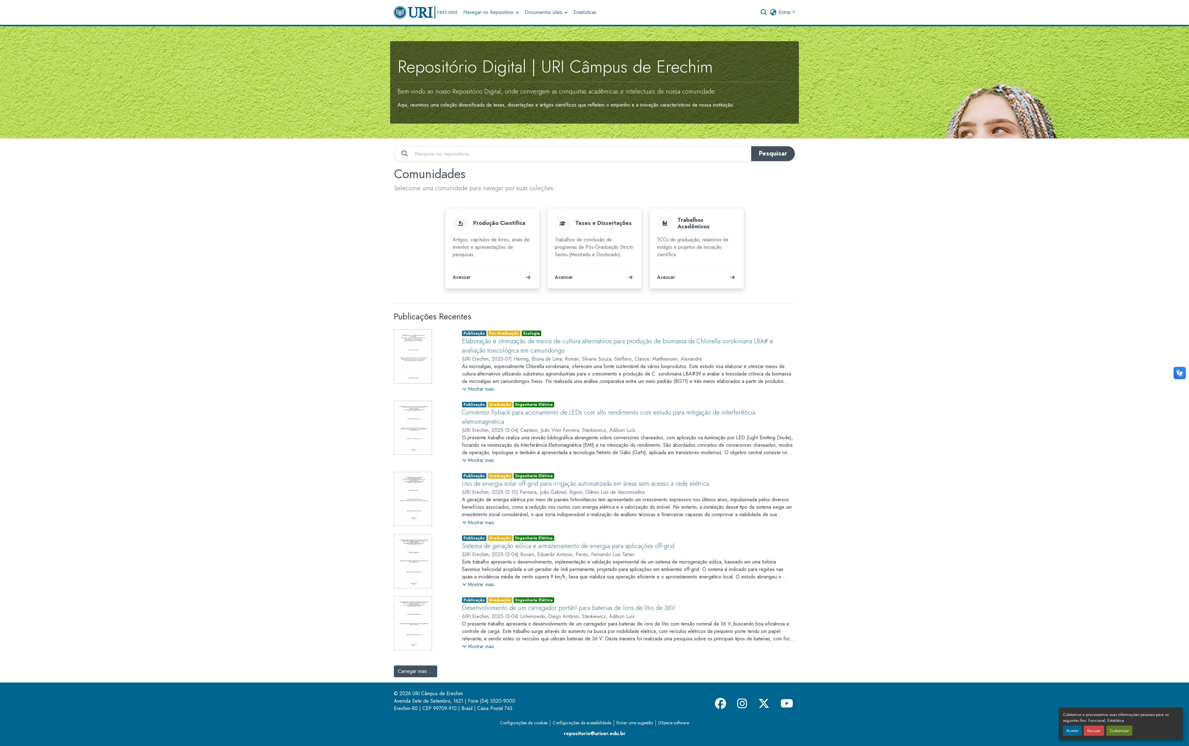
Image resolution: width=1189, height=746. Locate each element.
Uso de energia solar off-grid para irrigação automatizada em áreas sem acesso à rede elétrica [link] (585, 483)
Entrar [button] (785, 12)
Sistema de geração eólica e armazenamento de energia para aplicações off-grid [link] (568, 546)
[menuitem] (490, 12)
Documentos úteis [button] (543, 12)
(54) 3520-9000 (497, 700)
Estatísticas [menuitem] (584, 12)
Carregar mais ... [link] (415, 671)
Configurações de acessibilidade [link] (582, 723)
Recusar (1094, 731)
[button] (425, 12)
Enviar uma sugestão (634, 723)
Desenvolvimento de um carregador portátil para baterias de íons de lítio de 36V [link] (568, 607)
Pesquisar (773, 153)
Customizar (1119, 731)
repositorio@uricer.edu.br (594, 733)
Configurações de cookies (523, 723)
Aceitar (1072, 731)
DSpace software (673, 723)
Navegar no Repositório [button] (488, 12)
